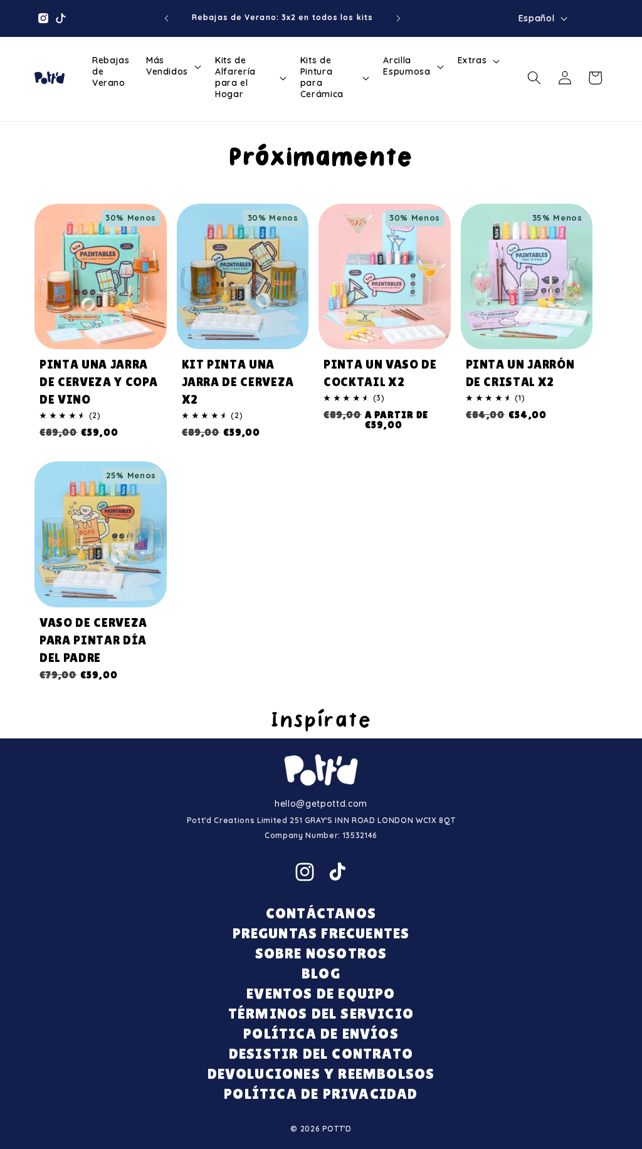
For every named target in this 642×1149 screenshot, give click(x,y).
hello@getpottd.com (321, 803)
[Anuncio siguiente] (399, 18)
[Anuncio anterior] (166, 18)
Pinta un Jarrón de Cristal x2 (520, 373)
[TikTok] (337, 872)
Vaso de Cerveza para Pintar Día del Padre (93, 640)
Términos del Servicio (321, 1013)
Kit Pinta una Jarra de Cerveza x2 (238, 381)
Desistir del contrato (321, 1053)
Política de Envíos (321, 1033)
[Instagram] (304, 872)
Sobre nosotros (321, 953)
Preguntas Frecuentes (321, 933)
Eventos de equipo (320, 993)
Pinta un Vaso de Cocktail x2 (380, 373)
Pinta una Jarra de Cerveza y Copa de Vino (98, 381)
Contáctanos (321, 913)
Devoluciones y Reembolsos (321, 1073)
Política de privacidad (321, 1093)
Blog (321, 973)
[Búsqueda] (534, 78)
